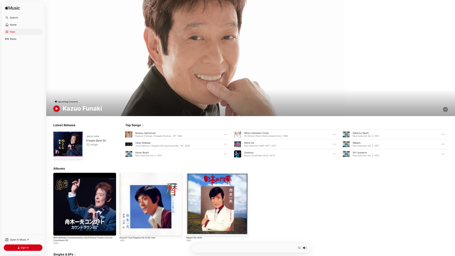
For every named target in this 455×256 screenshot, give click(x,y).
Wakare (357, 142)
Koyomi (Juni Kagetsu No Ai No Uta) (140, 174)
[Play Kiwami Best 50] (57, 154)
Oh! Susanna (360, 152)
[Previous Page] (121, 144)
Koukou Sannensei (145, 133)
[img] (12, 8)
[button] (23, 18)
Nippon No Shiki (195, 174)
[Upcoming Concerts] (66, 101)
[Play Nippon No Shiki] (190, 231)
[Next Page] (451, 144)
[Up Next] (299, 247)
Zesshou (249, 152)
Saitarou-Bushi (361, 133)
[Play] (56, 108)
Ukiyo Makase (143, 142)
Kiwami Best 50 (96, 140)
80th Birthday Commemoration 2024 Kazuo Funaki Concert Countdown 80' (81, 175)
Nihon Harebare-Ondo (256, 133)
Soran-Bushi (142, 152)
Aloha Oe (249, 142)
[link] (134, 125)
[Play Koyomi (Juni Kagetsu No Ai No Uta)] (124, 231)
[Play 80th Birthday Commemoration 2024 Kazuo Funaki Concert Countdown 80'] (57, 231)
